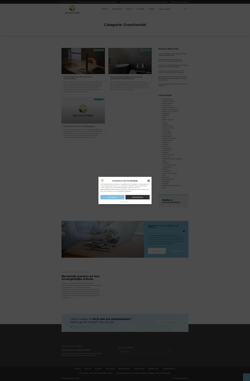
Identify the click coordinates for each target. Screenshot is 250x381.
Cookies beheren (137, 197)
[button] (149, 181)
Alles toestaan (112, 197)
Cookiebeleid (124, 201)
